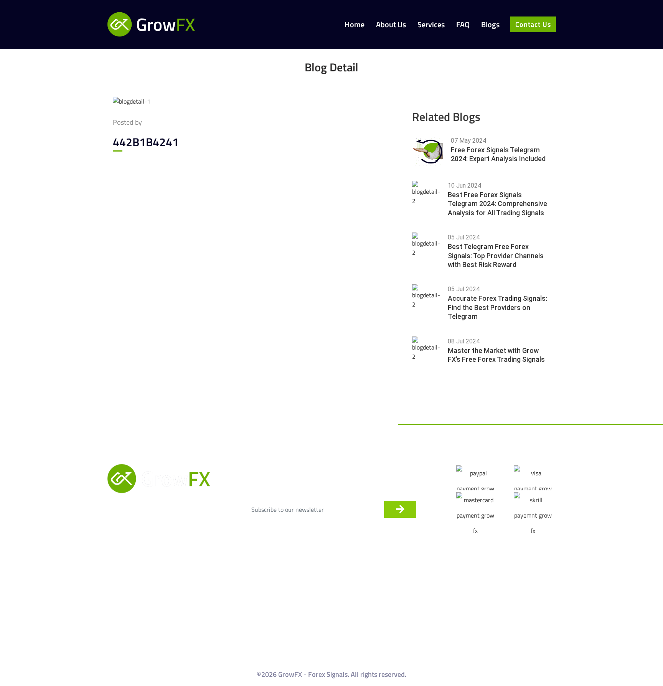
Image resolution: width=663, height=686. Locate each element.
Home (354, 24)
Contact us (533, 24)
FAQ (463, 24)
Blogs (490, 24)
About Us (391, 24)
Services (431, 24)
